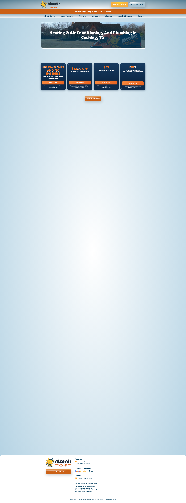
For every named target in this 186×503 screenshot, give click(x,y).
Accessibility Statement (110, 499)
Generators (96, 16)
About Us (108, 16)
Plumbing (82, 16)
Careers (140, 16)
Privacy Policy (90, 499)
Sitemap (85, 499)
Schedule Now (53, 82)
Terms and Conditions (99, 499)
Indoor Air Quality (67, 16)
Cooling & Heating (49, 16)
